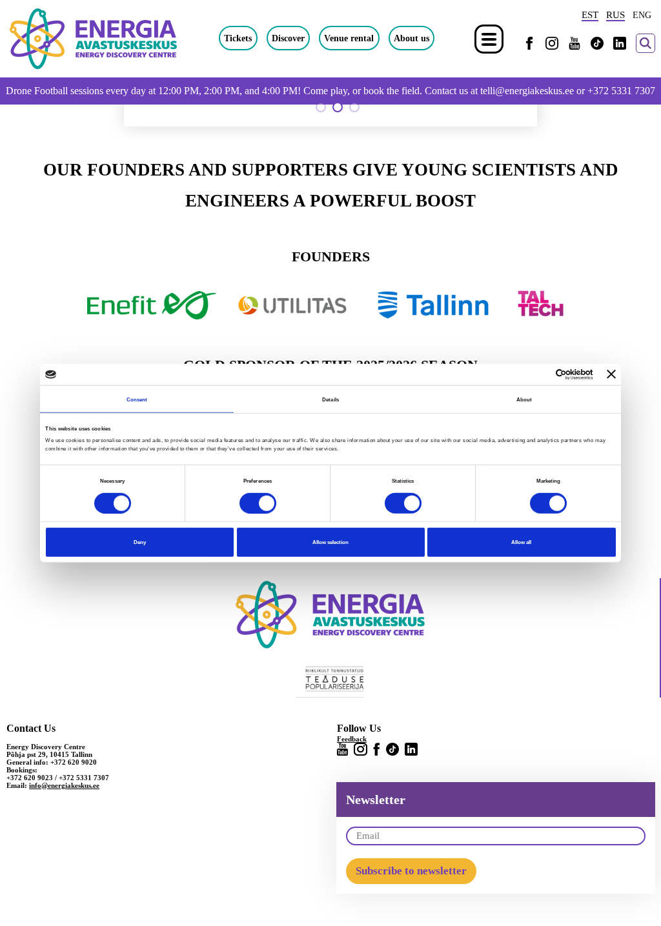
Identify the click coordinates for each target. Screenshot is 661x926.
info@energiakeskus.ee (64, 785)
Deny (140, 542)
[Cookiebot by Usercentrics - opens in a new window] (536, 374)
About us (411, 38)
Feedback (352, 739)
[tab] (321, 107)
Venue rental (349, 38)
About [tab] (524, 399)
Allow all (521, 542)
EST (590, 15)
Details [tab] (330, 399)
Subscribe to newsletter (411, 871)
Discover (288, 38)
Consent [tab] (137, 399)
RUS (615, 15)
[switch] (257, 502)
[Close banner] (611, 374)
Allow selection (330, 542)
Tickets (238, 38)
